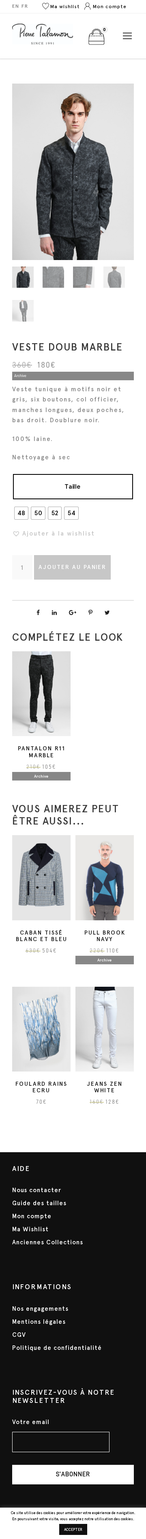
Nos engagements (40, 1308)
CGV (19, 1334)
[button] (53, 533)
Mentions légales (39, 1321)
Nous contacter (36, 1190)
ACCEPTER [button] (73, 1529)
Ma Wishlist (30, 1229)
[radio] (21, 513)
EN (15, 6)
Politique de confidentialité (57, 1348)
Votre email (30, 1422)
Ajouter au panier (72, 567)
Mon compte (32, 1216)
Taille (72, 486)
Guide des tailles (39, 1203)
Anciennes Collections (47, 1242)
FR (24, 6)
